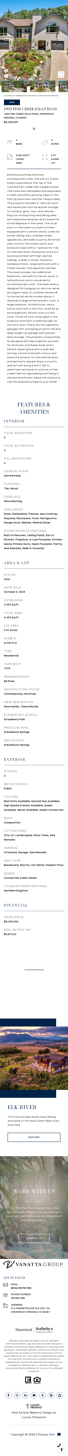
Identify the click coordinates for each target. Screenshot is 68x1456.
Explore (34, 1137)
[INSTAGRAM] (17, 1395)
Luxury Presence (34, 1417)
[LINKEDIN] (25, 1395)
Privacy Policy (48, 1434)
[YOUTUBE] (34, 1395)
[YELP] (42, 1395)
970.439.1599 (18, 1298)
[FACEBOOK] (8, 1395)
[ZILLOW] (59, 1395)
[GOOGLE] (51, 1395)
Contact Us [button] (34, 1238)
